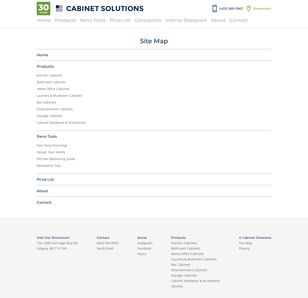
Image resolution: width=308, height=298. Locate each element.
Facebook (144, 248)
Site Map (245, 243)
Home (44, 20)
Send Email (105, 248)
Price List (120, 20)
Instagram (145, 243)
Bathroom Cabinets (51, 82)
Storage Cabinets (49, 116)
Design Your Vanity (51, 152)
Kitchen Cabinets (49, 75)
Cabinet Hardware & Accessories (61, 122)
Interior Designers (186, 20)
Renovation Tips (49, 165)
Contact (239, 20)
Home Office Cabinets (53, 89)
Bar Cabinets (46, 102)
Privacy (244, 248)
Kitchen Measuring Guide (56, 159)
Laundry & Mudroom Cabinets (59, 95)
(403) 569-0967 (108, 243)
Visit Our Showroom (53, 238)
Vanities (177, 286)
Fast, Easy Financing (52, 145)
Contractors (148, 20)
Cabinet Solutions (105, 8)
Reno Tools (92, 20)
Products (65, 20)
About (218, 20)
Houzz (142, 254)
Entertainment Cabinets (55, 109)
